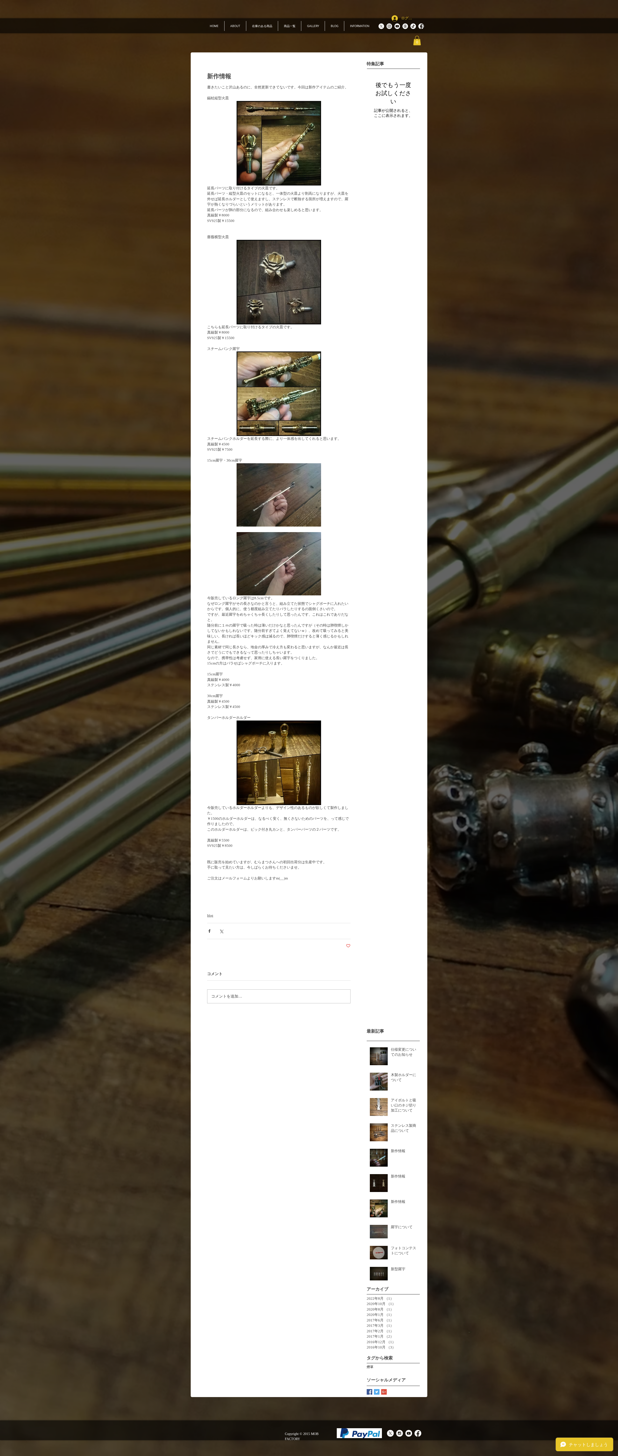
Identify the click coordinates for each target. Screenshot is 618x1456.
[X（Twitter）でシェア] (221, 931)
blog (210, 915)
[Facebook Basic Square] (369, 1392)
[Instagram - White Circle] (399, 1433)
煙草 (370, 1367)
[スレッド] (405, 26)
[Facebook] (417, 1433)
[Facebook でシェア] (209, 931)
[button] (235, 26)
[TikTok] (413, 26)
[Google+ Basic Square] (384, 1392)
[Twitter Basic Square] (376, 1392)
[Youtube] (397, 26)
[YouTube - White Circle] (408, 1433)
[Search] (422, 26)
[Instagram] (389, 26)
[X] (381, 26)
